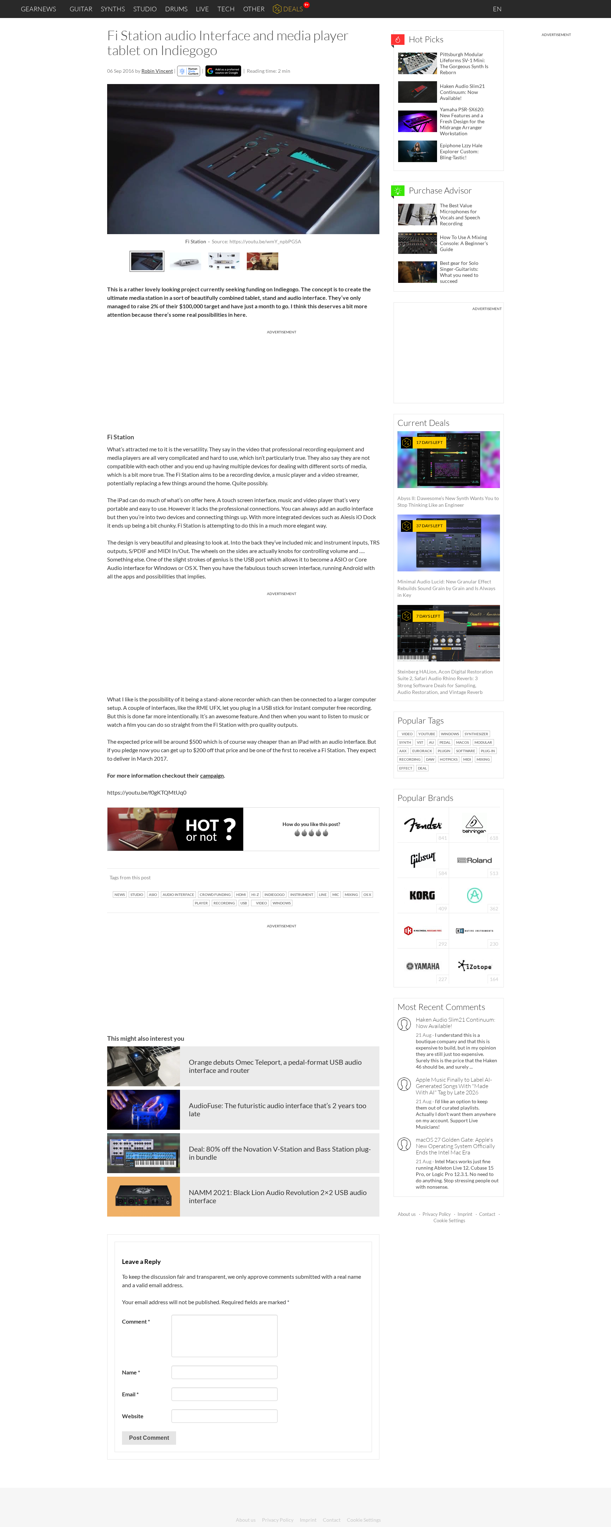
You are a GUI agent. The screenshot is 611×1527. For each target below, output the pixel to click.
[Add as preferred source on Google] (223, 71)
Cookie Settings (449, 1220)
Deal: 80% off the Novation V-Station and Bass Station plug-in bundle (280, 1153)
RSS (582, 9)
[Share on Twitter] (365, 877)
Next (373, 260)
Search (600, 9)
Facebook (550, 9)
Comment (136, 1321)
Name (131, 1372)
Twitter (565, 8)
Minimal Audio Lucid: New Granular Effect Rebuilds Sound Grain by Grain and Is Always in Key (446, 560)
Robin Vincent (157, 71)
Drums (176, 9)
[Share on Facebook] (338, 877)
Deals (293, 9)
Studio (145, 9)
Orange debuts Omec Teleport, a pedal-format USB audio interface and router (275, 1066)
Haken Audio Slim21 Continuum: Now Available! (455, 1022)
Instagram (535, 8)
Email (130, 1394)
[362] (474, 895)
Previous (113, 260)
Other (253, 9)
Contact (487, 1214)
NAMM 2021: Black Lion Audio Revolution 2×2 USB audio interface (278, 1196)
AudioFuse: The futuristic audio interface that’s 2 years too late (277, 1109)
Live (202, 9)
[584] (423, 859)
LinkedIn (519, 8)
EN (498, 9)
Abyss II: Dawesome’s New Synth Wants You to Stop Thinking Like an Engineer (448, 474)
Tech (226, 9)
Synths (113, 9)
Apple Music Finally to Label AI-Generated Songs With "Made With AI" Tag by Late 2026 (454, 1086)
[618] (474, 824)
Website (133, 1416)
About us (407, 1214)
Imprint (465, 1214)
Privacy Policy (437, 1214)
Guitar (81, 9)
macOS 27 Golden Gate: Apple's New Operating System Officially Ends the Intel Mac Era (455, 1146)
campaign (212, 775)
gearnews (38, 9)
